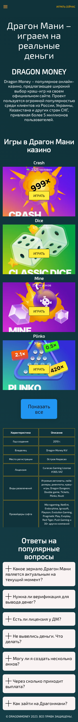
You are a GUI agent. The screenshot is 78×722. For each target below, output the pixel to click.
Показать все (39, 409)
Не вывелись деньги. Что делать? (34, 638)
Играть (39, 196)
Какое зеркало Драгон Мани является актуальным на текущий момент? (38, 574)
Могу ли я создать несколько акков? (38, 661)
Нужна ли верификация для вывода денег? (37, 599)
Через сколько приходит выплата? (34, 683)
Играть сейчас (65, 6)
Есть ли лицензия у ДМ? (37, 619)
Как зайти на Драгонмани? (40, 703)
